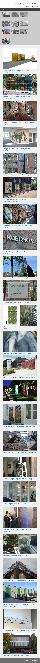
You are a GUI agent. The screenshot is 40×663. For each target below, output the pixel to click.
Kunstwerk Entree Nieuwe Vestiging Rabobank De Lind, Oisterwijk (19, 123)
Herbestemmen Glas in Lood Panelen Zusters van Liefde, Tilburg (19, 427)
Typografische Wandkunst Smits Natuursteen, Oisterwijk (19, 631)
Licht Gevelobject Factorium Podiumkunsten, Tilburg (18, 655)
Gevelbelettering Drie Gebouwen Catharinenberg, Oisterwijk (17, 252)
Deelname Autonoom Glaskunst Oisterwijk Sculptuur (18, 402)
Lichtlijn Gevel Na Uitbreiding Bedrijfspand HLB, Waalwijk (19, 580)
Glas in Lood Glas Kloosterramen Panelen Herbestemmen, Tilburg (19, 453)
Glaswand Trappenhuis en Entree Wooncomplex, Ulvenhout (17, 327)
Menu (4, 9)
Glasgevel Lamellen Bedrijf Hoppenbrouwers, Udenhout (19, 377)
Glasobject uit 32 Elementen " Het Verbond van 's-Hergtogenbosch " (17, 97)
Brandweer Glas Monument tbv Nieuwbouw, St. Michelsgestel (17, 530)
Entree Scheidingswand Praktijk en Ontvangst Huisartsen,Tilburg (16, 504)
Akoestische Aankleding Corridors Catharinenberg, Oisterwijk (17, 226)
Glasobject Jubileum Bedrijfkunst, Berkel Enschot (17, 353)
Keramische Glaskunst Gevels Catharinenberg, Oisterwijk (19, 175)
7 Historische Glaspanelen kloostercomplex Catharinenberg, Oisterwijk (15, 200)
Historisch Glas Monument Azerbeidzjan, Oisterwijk (18, 278)
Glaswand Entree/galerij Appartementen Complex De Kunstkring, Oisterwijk (18, 605)
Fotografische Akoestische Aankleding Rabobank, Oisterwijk (17, 149)
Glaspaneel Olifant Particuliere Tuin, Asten (15, 555)
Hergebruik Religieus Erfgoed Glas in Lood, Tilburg (17, 479)
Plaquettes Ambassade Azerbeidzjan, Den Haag (16, 302)
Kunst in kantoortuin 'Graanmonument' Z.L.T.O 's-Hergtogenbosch (17, 71)
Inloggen (20, 660)
